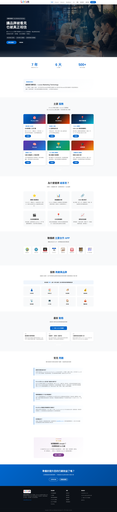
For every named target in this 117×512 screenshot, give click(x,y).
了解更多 (28, 136)
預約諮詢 (21, 42)
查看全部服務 (11, 42)
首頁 (52, 2)
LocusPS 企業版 (54, 499)
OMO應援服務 (53, 493)
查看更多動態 (58, 344)
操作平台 (82, 500)
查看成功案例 (63, 479)
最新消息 (87, 2)
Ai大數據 (52, 495)
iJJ (73, 2)
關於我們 (82, 2)
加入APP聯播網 (53, 501)
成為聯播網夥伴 (58, 258)
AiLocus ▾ (62, 2)
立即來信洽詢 (53, 479)
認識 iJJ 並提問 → (58, 454)
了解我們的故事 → (86, 85)
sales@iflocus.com (60, 421)
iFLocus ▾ (57, 2)
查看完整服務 (58, 169)
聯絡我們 (93, 2)
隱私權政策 (68, 501)
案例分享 (67, 493)
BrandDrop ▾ (68, 2)
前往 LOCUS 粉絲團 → (59, 328)
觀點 (77, 2)
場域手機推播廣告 (54, 497)
